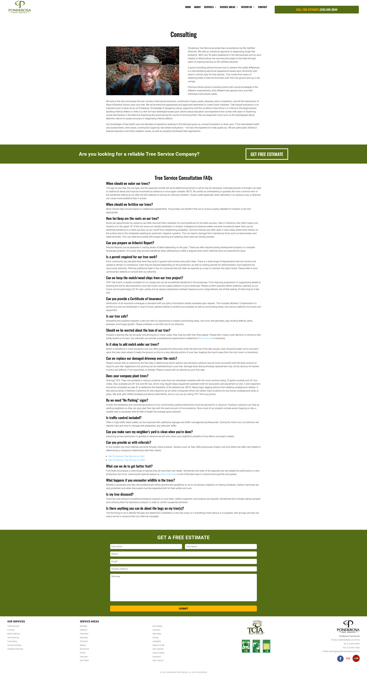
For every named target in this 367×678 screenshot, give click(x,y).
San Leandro (158, 649)
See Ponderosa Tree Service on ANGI (126, 460)
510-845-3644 (353, 644)
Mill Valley (157, 634)
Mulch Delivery (13, 634)
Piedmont (84, 634)
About (197, 7)
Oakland (83, 630)
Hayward (157, 656)
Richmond (84, 649)
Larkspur (156, 630)
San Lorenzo (158, 660)
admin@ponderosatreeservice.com (344, 651)
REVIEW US (246, 7)
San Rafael (157, 626)
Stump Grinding (14, 645)
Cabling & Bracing (15, 649)
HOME (188, 7)
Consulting (12, 641)
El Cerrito (84, 641)
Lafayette (157, 641)
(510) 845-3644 (328, 9)
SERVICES (209, 7)
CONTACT (262, 7)
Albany (83, 645)
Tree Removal (13, 626)
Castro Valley (158, 653)
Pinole (82, 653)
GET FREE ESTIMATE (267, 154)
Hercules (84, 656)
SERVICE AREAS (227, 7)
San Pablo (84, 660)
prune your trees (168, 474)
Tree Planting (13, 637)
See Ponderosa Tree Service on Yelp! (126, 456)
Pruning (10, 630)
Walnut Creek (158, 645)
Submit (183, 608)
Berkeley (83, 626)
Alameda (84, 637)
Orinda (155, 637)
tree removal (206, 338)
